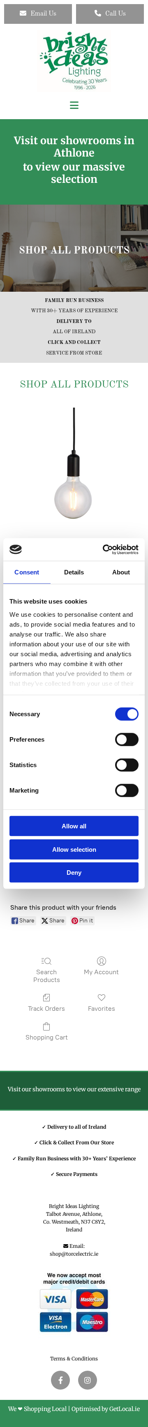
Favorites (101, 1008)
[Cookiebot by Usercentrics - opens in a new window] (104, 549)
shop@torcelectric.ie (74, 1254)
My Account (101, 972)
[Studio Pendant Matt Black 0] (74, 471)
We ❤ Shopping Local (37, 1409)
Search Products (46, 976)
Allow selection (74, 849)
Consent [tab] (26, 572)
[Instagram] (87, 1380)
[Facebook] (60, 1380)
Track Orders (46, 1008)
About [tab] (121, 572)
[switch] (127, 739)
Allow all (74, 826)
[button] (38, 14)
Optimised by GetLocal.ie (106, 1409)
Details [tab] (74, 572)
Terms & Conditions (74, 1359)
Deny (74, 872)
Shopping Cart (46, 1037)
